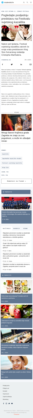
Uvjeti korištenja (7, 396)
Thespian (16, 414)
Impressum (6, 394)
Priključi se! (6, 388)
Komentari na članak (15, 181)
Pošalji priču (6, 385)
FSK (7, 172)
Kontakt (5, 391)
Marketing (5, 399)
